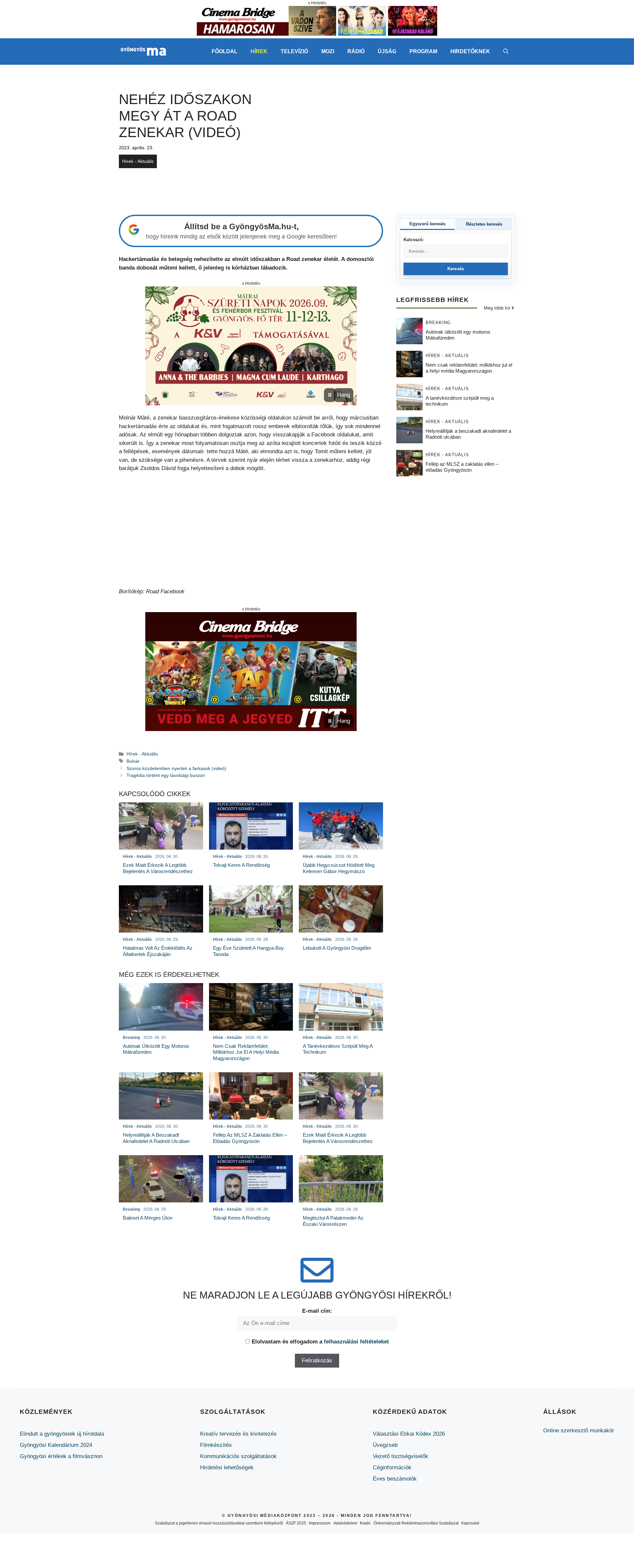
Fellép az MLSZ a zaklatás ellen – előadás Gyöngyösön (462, 466)
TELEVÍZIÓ (294, 51)
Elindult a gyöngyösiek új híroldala (62, 1434)
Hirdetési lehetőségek (227, 1467)
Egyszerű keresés (427, 223)
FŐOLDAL (224, 51)
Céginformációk (392, 1467)
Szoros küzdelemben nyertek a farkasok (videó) (176, 768)
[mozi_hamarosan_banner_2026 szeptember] (317, 34)
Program (423, 51)
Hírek (259, 51)
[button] (506, 51)
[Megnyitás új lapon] (251, 345)
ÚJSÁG (387, 51)
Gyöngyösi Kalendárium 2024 (56, 1445)
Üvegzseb (385, 1445)
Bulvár (133, 761)
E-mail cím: (317, 1311)
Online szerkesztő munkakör (578, 1430)
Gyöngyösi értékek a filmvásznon (61, 1456)
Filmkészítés (216, 1445)
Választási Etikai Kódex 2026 (409, 1434)
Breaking (438, 322)
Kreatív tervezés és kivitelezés (238, 1434)
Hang (343, 395)
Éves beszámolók (395, 1479)
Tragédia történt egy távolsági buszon (165, 775)
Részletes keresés (484, 224)
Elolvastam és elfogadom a (320, 1342)
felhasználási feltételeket (356, 1342)
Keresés (455, 268)
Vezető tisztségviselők (400, 1456)
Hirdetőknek (470, 51)
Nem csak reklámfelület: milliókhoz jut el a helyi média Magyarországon (469, 367)
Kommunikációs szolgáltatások (238, 1456)
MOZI (327, 51)
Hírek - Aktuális (138, 161)
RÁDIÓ (356, 51)
